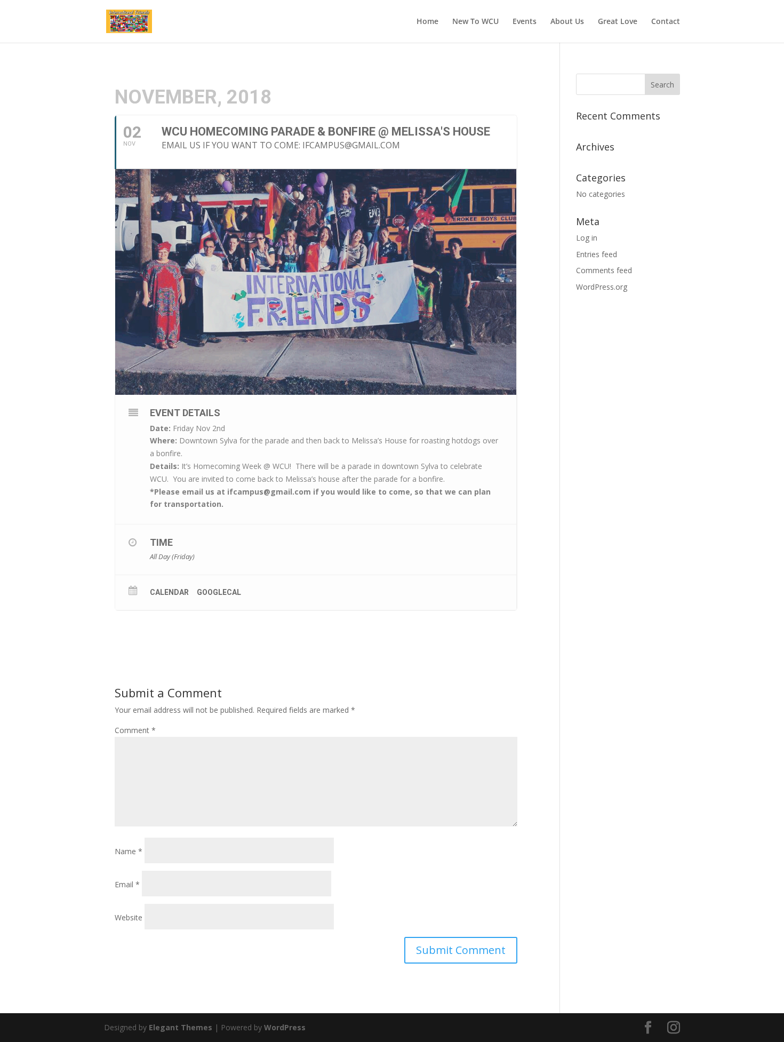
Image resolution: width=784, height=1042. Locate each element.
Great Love (617, 22)
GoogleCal (219, 592)
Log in (586, 238)
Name (128, 851)
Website (128, 917)
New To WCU (475, 22)
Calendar (169, 592)
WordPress (285, 1027)
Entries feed (596, 254)
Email (127, 884)
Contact (665, 22)
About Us (567, 22)
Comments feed (604, 270)
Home (427, 22)
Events (525, 22)
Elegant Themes (180, 1027)
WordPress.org (601, 287)
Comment (135, 730)
